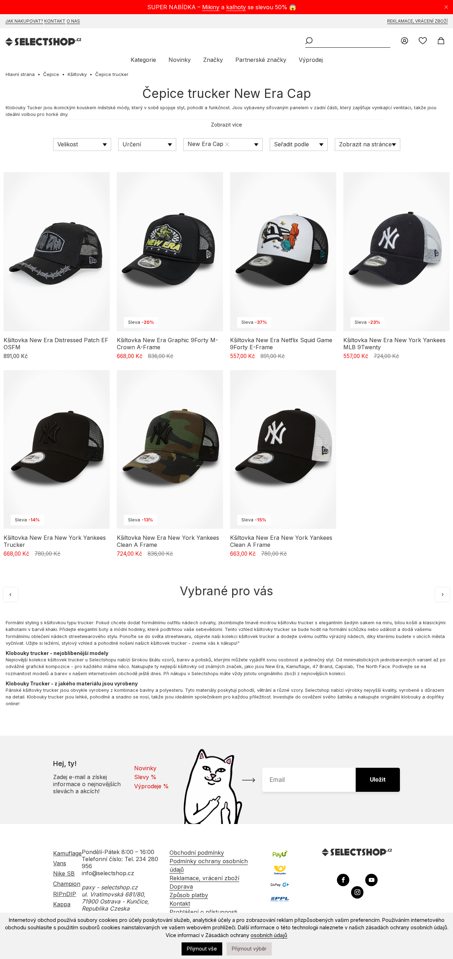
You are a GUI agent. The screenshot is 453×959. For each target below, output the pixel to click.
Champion (66, 883)
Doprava (181, 886)
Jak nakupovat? (24, 21)
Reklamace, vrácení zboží (417, 21)
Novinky (179, 59)
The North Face (373, 666)
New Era (274, 666)
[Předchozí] (11, 594)
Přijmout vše (202, 949)
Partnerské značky (260, 59)
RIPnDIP (64, 893)
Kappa (61, 904)
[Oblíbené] (423, 41)
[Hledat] (308, 41)
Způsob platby (189, 895)
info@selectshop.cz (108, 873)
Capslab (344, 666)
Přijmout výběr (249, 949)
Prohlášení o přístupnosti (203, 912)
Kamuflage (298, 666)
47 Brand (322, 666)
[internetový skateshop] (43, 42)
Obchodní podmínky (197, 852)
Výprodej (311, 59)
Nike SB (64, 873)
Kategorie (143, 59)
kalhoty (236, 7)
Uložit (378, 779)
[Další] (442, 594)
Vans (59, 863)
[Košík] (440, 41)
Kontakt (54, 21)
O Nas (73, 21)
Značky (213, 59)
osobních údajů (269, 935)
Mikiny (210, 7)
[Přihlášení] (404, 41)
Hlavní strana (20, 74)
